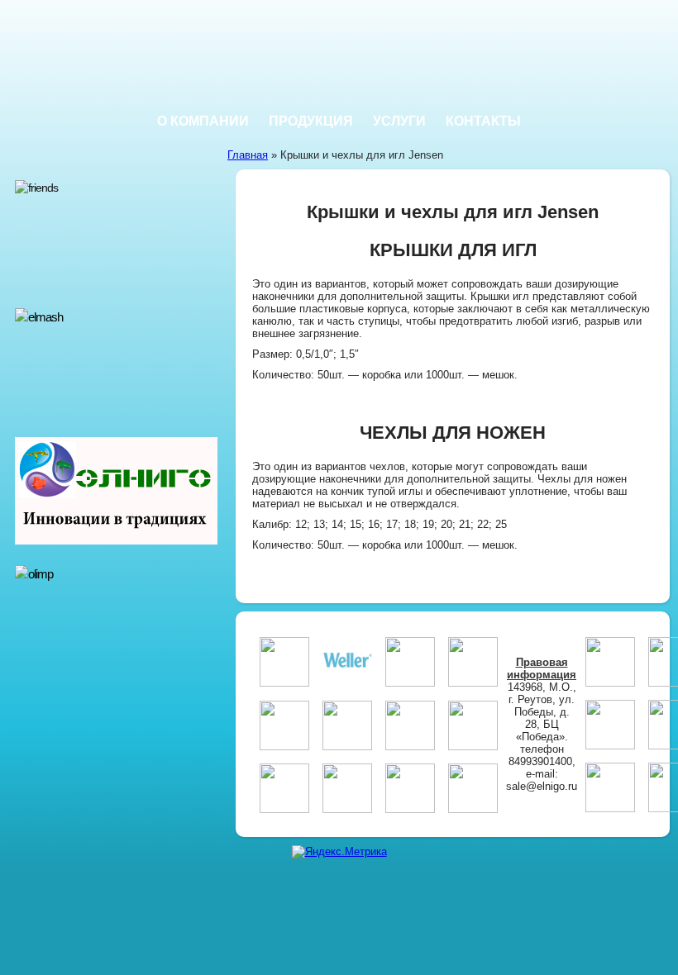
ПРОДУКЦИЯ (311, 121)
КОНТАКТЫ (483, 121)
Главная (247, 155)
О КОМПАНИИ (203, 121)
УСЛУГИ (399, 121)
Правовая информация (541, 668)
